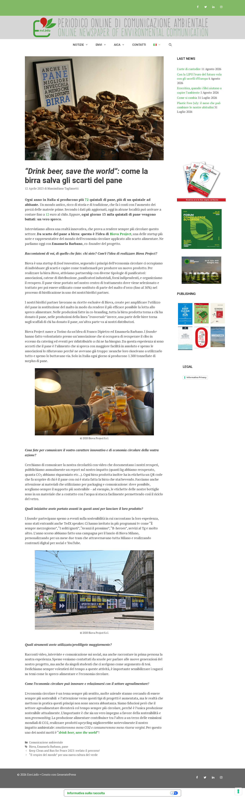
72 (87, 199)
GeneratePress (66, 774)
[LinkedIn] (213, 7)
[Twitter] (206, 7)
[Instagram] (221, 7)
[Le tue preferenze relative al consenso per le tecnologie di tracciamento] (238, 791)
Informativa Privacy (196, 377)
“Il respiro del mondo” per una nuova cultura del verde (63, 755)
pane (65, 746)
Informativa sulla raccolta (86, 793)
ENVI (99, 45)
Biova (32, 746)
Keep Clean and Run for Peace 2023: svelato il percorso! (64, 750)
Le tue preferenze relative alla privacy (139, 793)
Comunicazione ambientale (46, 742)
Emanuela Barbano (48, 746)
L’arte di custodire (189, 69)
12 (47, 214)
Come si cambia (187, 98)
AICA (117, 45)
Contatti (139, 45)
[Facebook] (198, 7)
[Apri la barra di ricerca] (170, 45)
